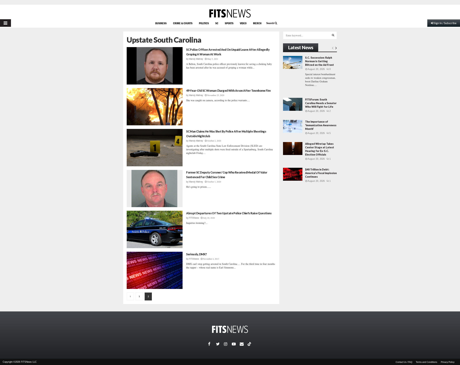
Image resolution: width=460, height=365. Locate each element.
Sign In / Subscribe (445, 23)
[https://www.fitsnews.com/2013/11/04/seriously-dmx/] (155, 270)
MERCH (257, 23)
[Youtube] (236, 344)
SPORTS (229, 23)
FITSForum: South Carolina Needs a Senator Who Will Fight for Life (321, 103)
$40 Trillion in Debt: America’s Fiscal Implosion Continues (321, 173)
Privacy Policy (447, 362)
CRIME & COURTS (182, 23)
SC (216, 23)
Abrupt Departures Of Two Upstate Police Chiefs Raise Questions (229, 213)
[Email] (244, 344)
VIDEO (243, 23)
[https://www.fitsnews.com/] (230, 13)
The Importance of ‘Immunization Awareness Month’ (320, 125)
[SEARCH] (333, 35)
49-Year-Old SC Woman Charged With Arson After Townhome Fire (228, 90)
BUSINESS (161, 23)
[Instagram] (228, 344)
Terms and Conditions (426, 362)
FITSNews (194, 218)
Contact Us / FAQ (404, 362)
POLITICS (204, 23)
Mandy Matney (196, 59)
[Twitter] (220, 344)
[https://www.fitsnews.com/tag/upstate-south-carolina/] (130, 296)
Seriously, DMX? (196, 254)
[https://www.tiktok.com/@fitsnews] (250, 344)
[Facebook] (212, 344)
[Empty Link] (332, 48)
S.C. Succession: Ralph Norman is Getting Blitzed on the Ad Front (319, 61)
